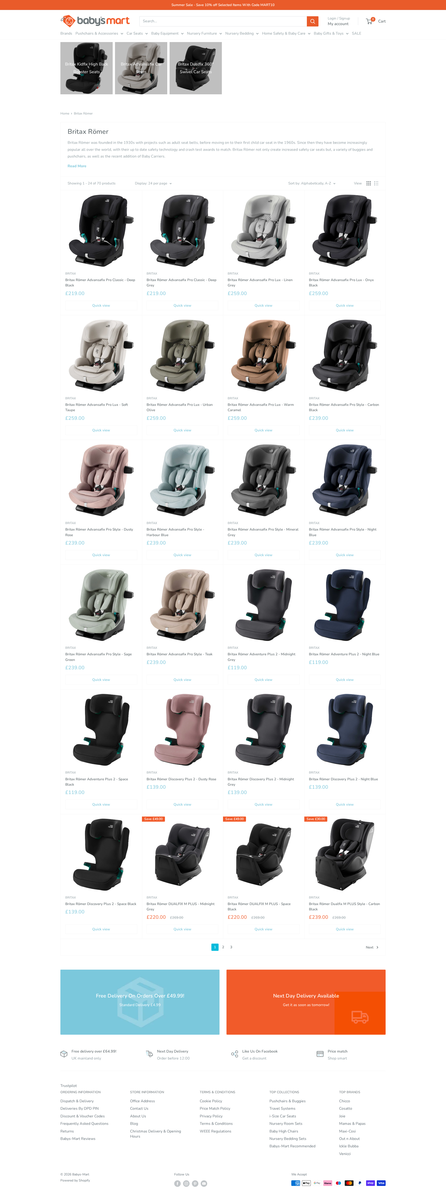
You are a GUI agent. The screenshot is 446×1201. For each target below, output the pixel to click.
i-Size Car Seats (282, 1116)
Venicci (345, 1153)
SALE (356, 33)
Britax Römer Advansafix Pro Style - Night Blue (342, 532)
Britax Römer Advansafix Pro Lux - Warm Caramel (261, 407)
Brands (66, 33)
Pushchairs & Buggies (287, 1101)
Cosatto (345, 1108)
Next (369, 947)
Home (64, 113)
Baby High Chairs (283, 1131)
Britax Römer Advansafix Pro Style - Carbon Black (344, 407)
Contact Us (139, 1108)
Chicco (344, 1101)
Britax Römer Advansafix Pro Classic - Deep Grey (181, 283)
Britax (70, 274)
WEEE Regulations (215, 1131)
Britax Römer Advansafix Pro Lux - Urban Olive (180, 407)
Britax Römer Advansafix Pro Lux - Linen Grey (260, 283)
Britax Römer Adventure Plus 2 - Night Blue (344, 654)
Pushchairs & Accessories (96, 33)
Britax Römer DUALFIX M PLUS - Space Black (259, 907)
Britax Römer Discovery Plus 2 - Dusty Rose (181, 779)
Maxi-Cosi (347, 1131)
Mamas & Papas (352, 1123)
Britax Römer (83, 113)
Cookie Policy (211, 1101)
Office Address (142, 1101)
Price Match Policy (215, 1108)
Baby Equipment (165, 33)
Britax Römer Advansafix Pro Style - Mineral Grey (263, 532)
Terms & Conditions (216, 1123)
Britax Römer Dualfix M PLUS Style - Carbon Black (344, 907)
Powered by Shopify (75, 1180)
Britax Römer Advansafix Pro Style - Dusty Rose (99, 532)
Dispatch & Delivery (77, 1101)
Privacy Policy (211, 1116)
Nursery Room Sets (285, 1123)
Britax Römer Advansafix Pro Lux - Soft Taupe (96, 407)
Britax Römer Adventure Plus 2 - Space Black (96, 782)
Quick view (101, 305)
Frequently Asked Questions (84, 1123)
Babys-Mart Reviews (77, 1138)
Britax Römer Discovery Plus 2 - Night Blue (343, 779)
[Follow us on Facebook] (177, 1183)
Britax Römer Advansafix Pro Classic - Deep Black (100, 283)
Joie (342, 1116)
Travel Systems (282, 1108)
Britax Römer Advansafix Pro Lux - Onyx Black (341, 283)
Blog (134, 1123)
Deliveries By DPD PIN (79, 1108)
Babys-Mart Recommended (292, 1146)
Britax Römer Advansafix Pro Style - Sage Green (98, 657)
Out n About (349, 1138)
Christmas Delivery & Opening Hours (155, 1134)
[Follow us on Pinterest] (195, 1183)
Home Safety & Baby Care (283, 33)
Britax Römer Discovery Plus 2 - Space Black (100, 904)
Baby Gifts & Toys (329, 33)
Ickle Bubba (348, 1146)
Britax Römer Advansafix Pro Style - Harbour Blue (175, 532)
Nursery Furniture (202, 33)
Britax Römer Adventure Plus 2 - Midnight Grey (261, 657)
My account (338, 23)
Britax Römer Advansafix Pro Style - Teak (180, 654)
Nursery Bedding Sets (287, 1138)
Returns (67, 1131)
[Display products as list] (376, 183)
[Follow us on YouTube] (204, 1183)
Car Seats (135, 33)
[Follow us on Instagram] (186, 1183)
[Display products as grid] (369, 183)
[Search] (312, 21)
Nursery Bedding (239, 33)
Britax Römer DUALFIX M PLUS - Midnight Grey (180, 907)
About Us (138, 1116)
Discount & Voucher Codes (82, 1116)
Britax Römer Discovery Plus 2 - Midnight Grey (261, 782)
